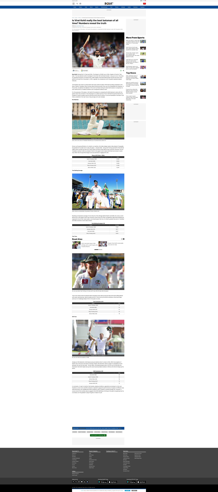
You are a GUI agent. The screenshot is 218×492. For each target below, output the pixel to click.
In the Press (74, 459)
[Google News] (76, 70)
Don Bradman (111, 431)
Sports (96, 7)
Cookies (82, 490)
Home (75, 7)
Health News (91, 467)
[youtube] (82, 482)
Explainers (91, 464)
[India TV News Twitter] (144, 0)
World (91, 7)
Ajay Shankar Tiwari (80, 25)
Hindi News (74, 462)
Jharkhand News (126, 458)
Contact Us (74, 453)
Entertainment (104, 7)
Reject (134, 490)
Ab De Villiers (97, 431)
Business (136, 7)
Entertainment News (93, 459)
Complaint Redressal (76, 458)
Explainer (142, 7)
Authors (73, 466)
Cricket (79, 17)
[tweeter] (76, 482)
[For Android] (131, 482)
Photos (116, 7)
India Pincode (74, 475)
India (86, 7)
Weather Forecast (75, 473)
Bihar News (125, 453)
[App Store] (112, 482)
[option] (85, 245)
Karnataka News (126, 470)
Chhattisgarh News (126, 466)
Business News (92, 466)
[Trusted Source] (84, 70)
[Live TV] (144, 3)
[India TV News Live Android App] (102, 482)
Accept (127, 490)
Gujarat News (125, 467)
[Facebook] (73, 482)
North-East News (126, 461)
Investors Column (75, 461)
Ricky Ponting (104, 431)
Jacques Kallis (90, 431)
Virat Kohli (75, 431)
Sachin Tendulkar (81, 431)
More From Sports (135, 37)
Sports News (91, 461)
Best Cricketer (119, 431)
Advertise (74, 456)
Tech (111, 7)
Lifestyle (123, 7)
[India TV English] (109, 3)
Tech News (91, 462)
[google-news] (87, 482)
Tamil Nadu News (126, 462)
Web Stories (74, 467)
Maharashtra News (138, 453)
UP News (125, 464)
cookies (121, 490)
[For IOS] (141, 482)
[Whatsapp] (121, 70)
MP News (125, 459)
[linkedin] (84, 482)
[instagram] (79, 482)
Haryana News (126, 456)
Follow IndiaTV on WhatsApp (97, 435)
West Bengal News (138, 458)
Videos (80, 7)
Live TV (73, 464)
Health (129, 7)
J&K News (125, 469)
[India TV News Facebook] (143, 0)
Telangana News (138, 456)
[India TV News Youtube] (145, 0)
